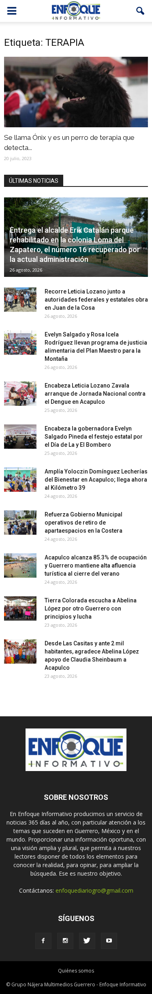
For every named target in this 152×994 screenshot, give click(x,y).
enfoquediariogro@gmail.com (94, 890)
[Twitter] (87, 941)
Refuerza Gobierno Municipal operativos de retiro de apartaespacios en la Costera (83, 522)
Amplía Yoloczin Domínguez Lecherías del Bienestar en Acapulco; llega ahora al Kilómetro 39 (96, 479)
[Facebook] (43, 941)
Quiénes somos (76, 970)
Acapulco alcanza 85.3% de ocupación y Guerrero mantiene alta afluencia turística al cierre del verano (96, 565)
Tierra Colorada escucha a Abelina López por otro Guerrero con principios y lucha (91, 608)
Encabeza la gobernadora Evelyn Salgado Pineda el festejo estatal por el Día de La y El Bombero (94, 436)
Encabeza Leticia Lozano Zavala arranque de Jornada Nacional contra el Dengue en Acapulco (95, 393)
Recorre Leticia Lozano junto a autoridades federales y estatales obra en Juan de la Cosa (96, 299)
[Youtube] (109, 941)
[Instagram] (65, 941)
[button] (140, 11)
